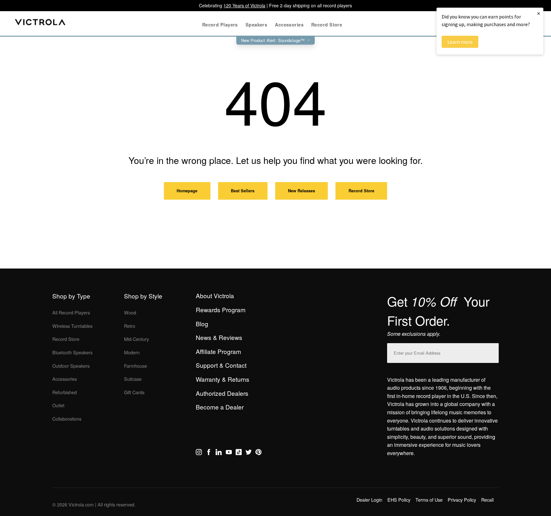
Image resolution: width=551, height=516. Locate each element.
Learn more (460, 42)
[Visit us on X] (249, 453)
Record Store (361, 191)
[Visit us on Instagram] (199, 453)
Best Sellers (242, 191)
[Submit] (492, 351)
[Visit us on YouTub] (229, 453)
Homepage (187, 191)
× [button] (538, 13)
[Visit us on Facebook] (209, 453)
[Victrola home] (40, 23)
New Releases (301, 191)
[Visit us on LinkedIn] (219, 453)
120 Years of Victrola (244, 5)
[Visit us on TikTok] (239, 453)
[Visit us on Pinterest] (258, 453)
